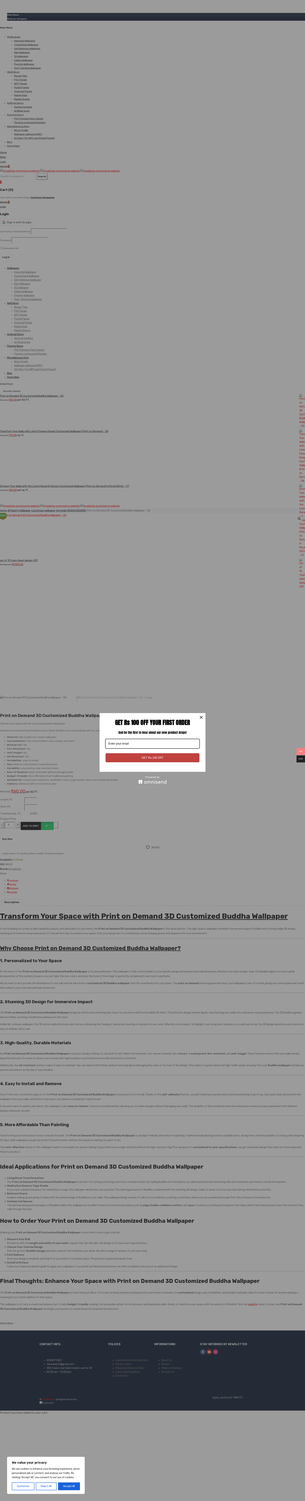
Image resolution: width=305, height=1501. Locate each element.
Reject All (46, 1486)
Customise (23, 1486)
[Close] (201, 717)
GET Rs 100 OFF (152, 757)
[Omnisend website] (152, 780)
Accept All (69, 1486)
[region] (46, 1475)
